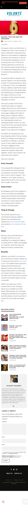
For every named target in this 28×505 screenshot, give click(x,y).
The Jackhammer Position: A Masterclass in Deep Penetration (16, 316)
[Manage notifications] (3, 502)
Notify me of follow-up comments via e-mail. (12, 457)
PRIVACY (9, 480)
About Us (9, 473)
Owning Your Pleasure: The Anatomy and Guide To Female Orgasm (17, 357)
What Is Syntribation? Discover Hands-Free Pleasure (17, 366)
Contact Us (18, 473)
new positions (16, 222)
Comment (5, 421)
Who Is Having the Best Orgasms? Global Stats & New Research (17, 347)
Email (3, 444)
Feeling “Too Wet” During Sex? (15, 326)
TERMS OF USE (18, 480)
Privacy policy (14, 453)
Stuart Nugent (7, 41)
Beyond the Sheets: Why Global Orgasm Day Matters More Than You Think (18, 337)
